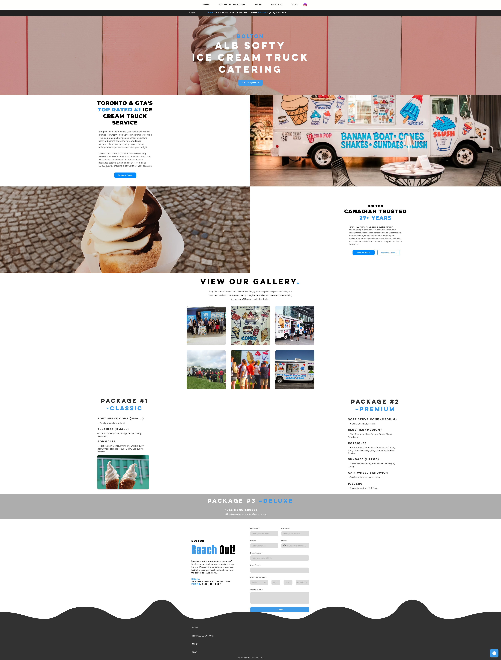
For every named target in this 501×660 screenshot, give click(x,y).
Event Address (256, 553)
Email (253, 540)
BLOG (195, 652)
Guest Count (255, 565)
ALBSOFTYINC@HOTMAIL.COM (237, 12)
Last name (285, 528)
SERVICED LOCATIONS (202, 635)
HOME (195, 627)
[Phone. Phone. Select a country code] (285, 545)
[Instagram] (305, 5)
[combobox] (259, 582)
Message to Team (256, 589)
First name (255, 528)
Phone (284, 540)
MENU (195, 644)
